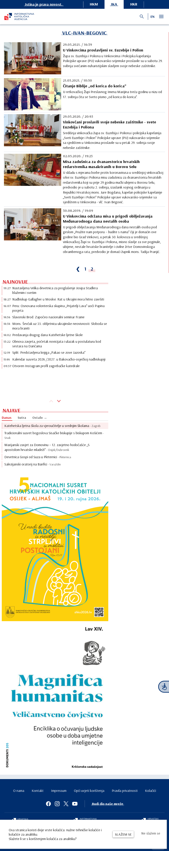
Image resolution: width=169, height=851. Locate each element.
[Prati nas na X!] (66, 803)
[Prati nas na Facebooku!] (48, 803)
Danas (6, 417)
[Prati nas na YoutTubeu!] (74, 803)
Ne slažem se (150, 833)
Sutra (22, 417)
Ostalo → (39, 417)
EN (152, 16)
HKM (94, 4)
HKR (133, 4)
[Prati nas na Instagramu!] (57, 803)
